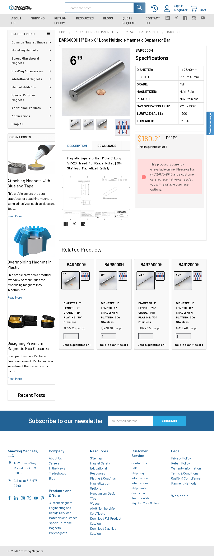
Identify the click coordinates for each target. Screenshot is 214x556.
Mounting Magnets (24, 50)
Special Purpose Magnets (23, 97)
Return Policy (60, 20)
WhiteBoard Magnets (26, 79)
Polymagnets (58, 533)
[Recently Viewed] (155, 8)
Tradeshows (57, 473)
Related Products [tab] (82, 249)
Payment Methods (183, 483)
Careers (54, 463)
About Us (16, 20)
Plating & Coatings (103, 478)
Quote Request (129, 20)
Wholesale (180, 495)
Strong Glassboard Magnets (25, 60)
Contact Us (153, 20)
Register (180, 10)
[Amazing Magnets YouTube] (36, 498)
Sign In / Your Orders (145, 503)
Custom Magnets (61, 503)
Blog (52, 478)
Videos (95, 503)
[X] (176, 18)
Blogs (108, 18)
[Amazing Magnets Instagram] (23, 498)
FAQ (134, 468)
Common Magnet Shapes (29, 42)
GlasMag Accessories (27, 71)
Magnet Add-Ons (23, 87)
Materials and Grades (63, 518)
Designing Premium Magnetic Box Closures (28, 346)
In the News (57, 468)
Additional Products (26, 108)
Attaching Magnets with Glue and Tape (28, 183)
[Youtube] (202, 18)
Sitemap (96, 458)
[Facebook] (185, 18)
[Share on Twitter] (74, 224)
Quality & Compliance (185, 478)
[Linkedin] (167, 18)
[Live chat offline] (210, 123)
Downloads (106, 146)
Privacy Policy (181, 458)
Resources (85, 18)
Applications (20, 116)
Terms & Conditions (185, 473)
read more (14, 216)
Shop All (17, 124)
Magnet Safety (100, 463)
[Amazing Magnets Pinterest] (42, 498)
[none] (96, 82)
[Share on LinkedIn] (83, 224)
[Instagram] (194, 18)
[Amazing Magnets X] (29, 498)
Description (77, 146)
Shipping (38, 18)
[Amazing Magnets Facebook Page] (10, 498)
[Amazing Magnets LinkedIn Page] (16, 498)
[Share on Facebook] (65, 224)
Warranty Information (186, 468)
